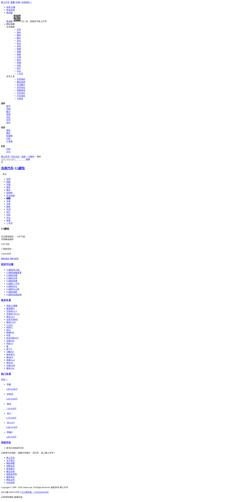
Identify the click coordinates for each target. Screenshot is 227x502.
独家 (19, 54)
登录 (8, 7)
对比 (19, 43)
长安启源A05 (12, 338)
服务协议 (10, 477)
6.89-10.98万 (11, 389)
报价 (19, 32)
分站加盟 (10, 482)
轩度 (8, 335)
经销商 (9, 136)
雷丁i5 (9, 349)
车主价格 (10, 195)
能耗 (8, 206)
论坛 (19, 71)
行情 (19, 57)
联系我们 (10, 469)
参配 (8, 182)
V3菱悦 (30, 156)
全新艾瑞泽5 (12, 319)
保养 (8, 220)
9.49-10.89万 (11, 399)
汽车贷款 (21, 96)
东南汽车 (7, 168)
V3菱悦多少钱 (12, 270)
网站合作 (10, 480)
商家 (19, 49)
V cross (9, 325)
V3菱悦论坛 (11, 286)
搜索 (28, 159)
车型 (19, 29)
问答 (19, 65)
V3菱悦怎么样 (12, 289)
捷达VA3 (10, 317)
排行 (19, 68)
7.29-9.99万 (11, 408)
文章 (8, 201)
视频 (19, 52)
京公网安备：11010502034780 (35, 492)
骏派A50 (10, 368)
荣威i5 (10, 432)
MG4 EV (11, 423)
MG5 (8, 330)
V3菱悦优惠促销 (14, 295)
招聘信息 (10, 466)
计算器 (20, 98)
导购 (8, 109)
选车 (19, 41)
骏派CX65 (11, 322)
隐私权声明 (11, 474)
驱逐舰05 (10, 308)
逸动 (9, 404)
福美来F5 (10, 354)
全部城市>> (26, 2)
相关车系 (6, 300)
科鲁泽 (10, 394)
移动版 (9, 13)
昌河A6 (9, 363)
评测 (19, 63)
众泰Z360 (10, 365)
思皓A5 (9, 343)
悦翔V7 (9, 327)
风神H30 (10, 332)
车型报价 (21, 79)
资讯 (19, 46)
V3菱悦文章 (11, 278)
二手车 (20, 74)
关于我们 (10, 460)
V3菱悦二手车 (12, 284)
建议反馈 (10, 471)
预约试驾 (14, 259)
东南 (23, 156)
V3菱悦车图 (11, 275)
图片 (19, 38)
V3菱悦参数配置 (14, 272)
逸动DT (9, 357)
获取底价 (5, 259)
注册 (13, 7)
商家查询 (21, 90)
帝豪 (9, 384)
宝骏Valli (10, 341)
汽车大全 (15, 156)
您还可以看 (7, 264)
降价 (19, 35)
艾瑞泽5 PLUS (12, 314)
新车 (19, 60)
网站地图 (10, 463)
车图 (8, 184)
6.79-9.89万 (11, 418)
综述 (8, 179)
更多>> (4, 379)
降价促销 (21, 82)
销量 (8, 198)
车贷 (8, 209)
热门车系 (6, 374)
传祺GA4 (10, 360)
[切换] (18, 2)
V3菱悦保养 (11, 281)
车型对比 (21, 87)
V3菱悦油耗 (11, 292)
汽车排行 (21, 93)
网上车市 (5, 2)
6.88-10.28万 (11, 427)
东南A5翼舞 (11, 306)
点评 (8, 204)
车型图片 (21, 85)
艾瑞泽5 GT (11, 311)
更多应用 (10, 10)
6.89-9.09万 (11, 437)
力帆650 (10, 352)
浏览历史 (6, 442)
